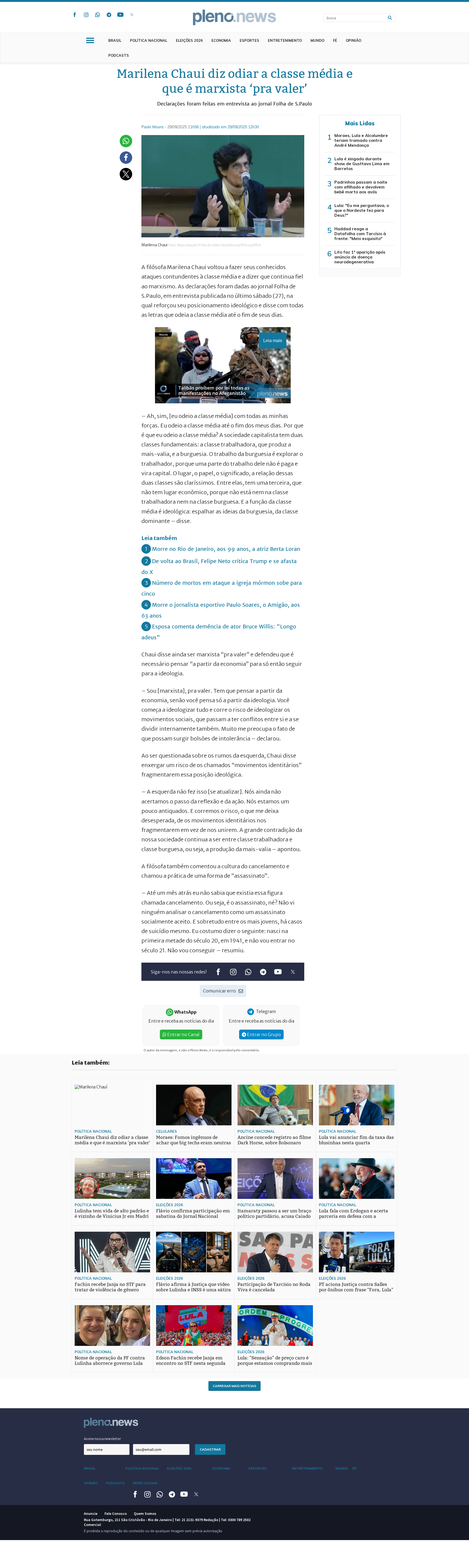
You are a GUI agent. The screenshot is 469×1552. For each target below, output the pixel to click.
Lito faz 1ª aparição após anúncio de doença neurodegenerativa (359, 257)
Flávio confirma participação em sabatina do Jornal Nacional (193, 1213)
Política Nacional (148, 40)
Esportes (249, 40)
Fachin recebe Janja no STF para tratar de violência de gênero (110, 1287)
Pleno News (234, 17)
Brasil (114, 40)
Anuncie (90, 1513)
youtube (120, 14)
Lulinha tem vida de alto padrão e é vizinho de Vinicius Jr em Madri (112, 1213)
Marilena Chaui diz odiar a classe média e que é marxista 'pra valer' (112, 1140)
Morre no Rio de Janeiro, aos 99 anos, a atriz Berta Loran (226, 548)
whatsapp (97, 14)
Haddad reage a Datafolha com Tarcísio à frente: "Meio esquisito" (360, 233)
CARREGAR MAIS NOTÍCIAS (234, 1386)
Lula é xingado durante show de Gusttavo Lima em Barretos (361, 163)
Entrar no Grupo (263, 1034)
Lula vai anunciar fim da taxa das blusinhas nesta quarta (356, 1140)
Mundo (317, 40)
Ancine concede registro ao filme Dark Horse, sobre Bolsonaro (274, 1140)
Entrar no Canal (182, 1034)
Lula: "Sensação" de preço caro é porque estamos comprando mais (274, 1360)
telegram (108, 14)
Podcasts (118, 55)
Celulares (166, 1131)
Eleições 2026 (189, 40)
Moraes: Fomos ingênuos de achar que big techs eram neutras (193, 1140)
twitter (131, 14)
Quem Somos (145, 1513)
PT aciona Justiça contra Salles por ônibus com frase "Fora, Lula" (356, 1287)
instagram (86, 14)
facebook (74, 14)
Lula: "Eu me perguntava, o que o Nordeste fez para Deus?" (361, 210)
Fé (335, 40)
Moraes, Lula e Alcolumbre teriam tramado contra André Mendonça (361, 140)
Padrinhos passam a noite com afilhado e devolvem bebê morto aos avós (360, 187)
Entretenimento (285, 40)
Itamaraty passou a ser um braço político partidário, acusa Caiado (274, 1213)
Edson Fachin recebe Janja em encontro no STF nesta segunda (191, 1360)
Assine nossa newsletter (102, 1439)
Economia (221, 40)
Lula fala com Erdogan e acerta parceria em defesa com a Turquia (353, 1216)
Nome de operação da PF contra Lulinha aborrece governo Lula (110, 1360)
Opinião (353, 40)
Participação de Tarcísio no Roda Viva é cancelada (273, 1287)
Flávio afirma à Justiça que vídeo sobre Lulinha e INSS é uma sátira (193, 1287)
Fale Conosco (115, 1513)
